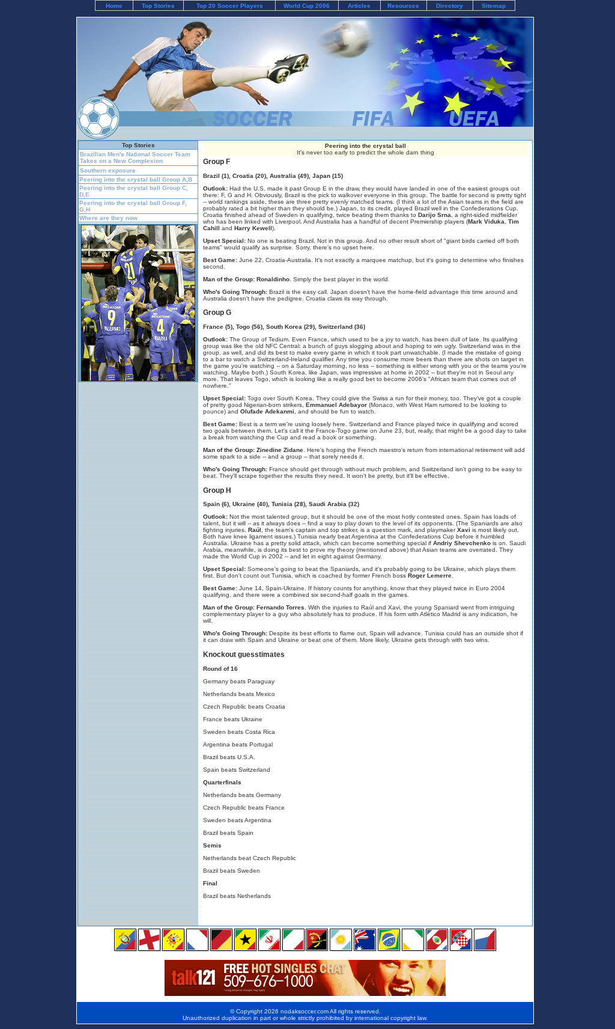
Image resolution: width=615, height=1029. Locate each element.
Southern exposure (108, 170)
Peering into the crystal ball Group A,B (135, 179)
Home (114, 5)
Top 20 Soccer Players (229, 5)
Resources (403, 5)
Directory (449, 5)
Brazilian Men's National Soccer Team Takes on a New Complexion (135, 157)
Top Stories (158, 5)
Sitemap (494, 5)
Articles (359, 5)
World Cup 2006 (306, 5)
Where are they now (108, 218)
